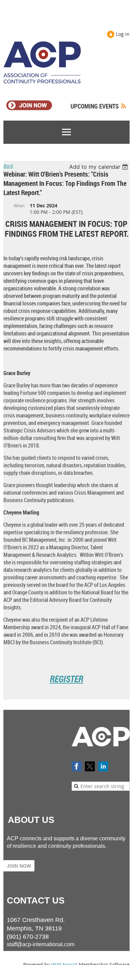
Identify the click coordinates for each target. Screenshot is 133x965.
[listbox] (99, 167)
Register (66, 679)
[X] (90, 766)
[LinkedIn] (103, 766)
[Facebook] (77, 766)
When (19, 205)
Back (8, 166)
